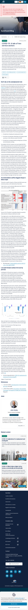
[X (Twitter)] (11, 575)
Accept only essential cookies (14, 607)
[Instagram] (15, 571)
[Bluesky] (7, 575)
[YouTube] (19, 571)
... (10, 37)
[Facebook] (11, 571)
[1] (14, 91)
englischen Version (10, 12)
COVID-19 (3, 87)
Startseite (4, 37)
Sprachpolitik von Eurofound (9, 14)
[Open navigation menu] (25, 2)
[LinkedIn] (7, 571)
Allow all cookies (14, 604)
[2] (5, 373)
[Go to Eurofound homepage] (5, 2)
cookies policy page (19, 598)
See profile (20, 425)
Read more (22, 459)
